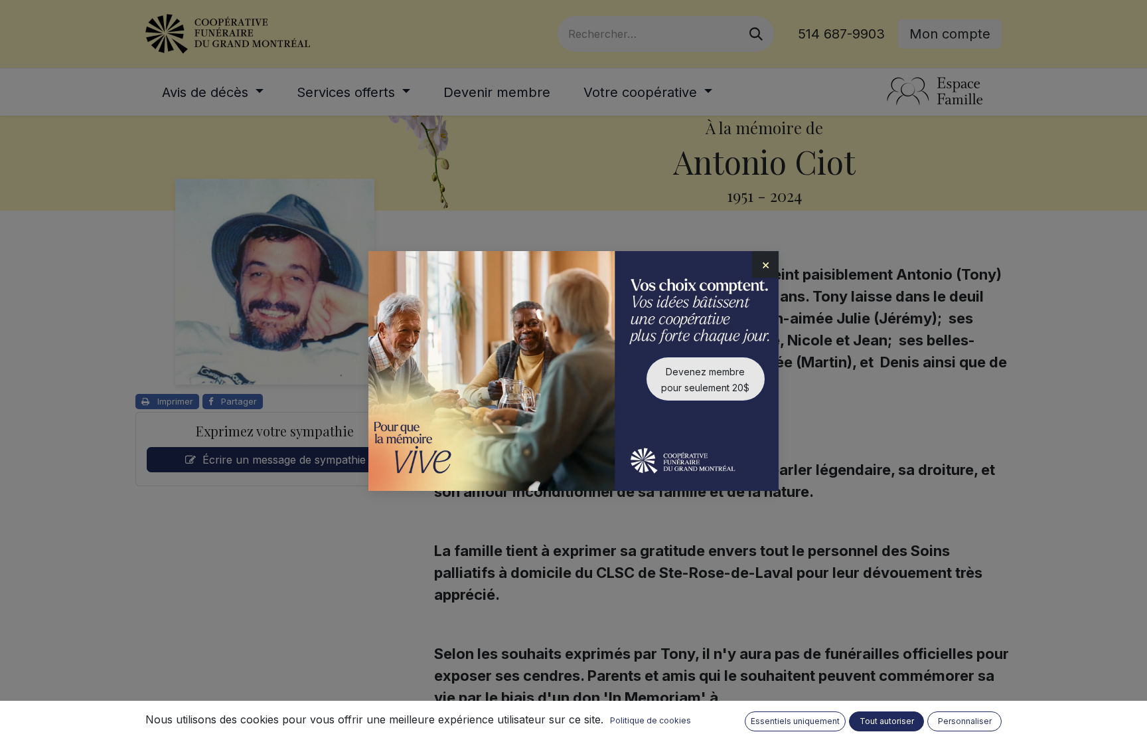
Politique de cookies (650, 720)
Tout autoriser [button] (887, 721)
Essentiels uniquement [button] (795, 721)
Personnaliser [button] (965, 721)
